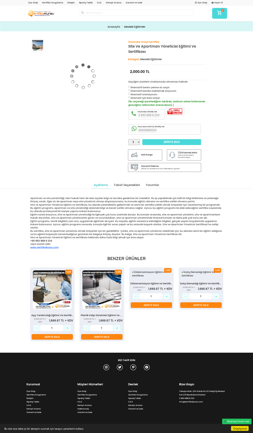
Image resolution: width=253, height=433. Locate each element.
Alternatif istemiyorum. (144, 94)
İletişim (71, 2)
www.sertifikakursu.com (44, 247)
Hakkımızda (83, 408)
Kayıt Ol (218, 2)
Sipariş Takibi (86, 2)
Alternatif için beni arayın (145, 98)
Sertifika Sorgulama (52, 2)
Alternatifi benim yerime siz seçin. (150, 87)
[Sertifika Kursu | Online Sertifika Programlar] (52, 13)
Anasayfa (113, 27)
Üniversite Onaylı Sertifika (143, 42)
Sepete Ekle (172, 142)
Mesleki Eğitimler (135, 27)
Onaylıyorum (240, 428)
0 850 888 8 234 (186, 398)
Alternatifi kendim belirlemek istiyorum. (153, 91)
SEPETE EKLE (52, 336)
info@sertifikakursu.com (191, 401)
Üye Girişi (33, 2)
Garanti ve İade (134, 2)
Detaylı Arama (113, 2)
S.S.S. (99, 2)
